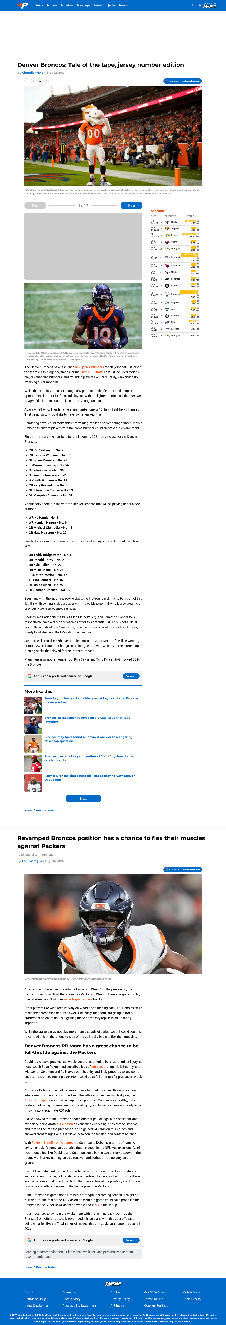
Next (131, 205)
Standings (83, 5)
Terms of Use (153, 1299)
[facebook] (193, 5)
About (29, 1292)
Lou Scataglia (32, 861)
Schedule (67, 5)
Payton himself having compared (55, 1142)
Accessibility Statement (79, 1305)
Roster (98, 5)
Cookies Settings (156, 1305)
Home (28, 810)
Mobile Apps (191, 1292)
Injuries (110, 5)
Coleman (66, 1124)
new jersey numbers (89, 367)
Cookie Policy (191, 1299)
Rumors (52, 5)
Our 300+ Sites (154, 1292)
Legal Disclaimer (36, 1305)
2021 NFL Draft (91, 372)
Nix (97, 1205)
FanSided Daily (35, 1299)
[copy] (46, 80)
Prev (35, 205)
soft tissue (98, 1067)
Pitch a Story (71, 1299)
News (39, 5)
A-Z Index (117, 1305)
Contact (116, 1292)
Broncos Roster (46, 1267)
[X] (199, 5)
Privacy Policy (120, 1299)
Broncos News (45, 810)
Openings (69, 1292)
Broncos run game (37, 1100)
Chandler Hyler (33, 72)
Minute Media (25, 1315)
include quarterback (78, 999)
